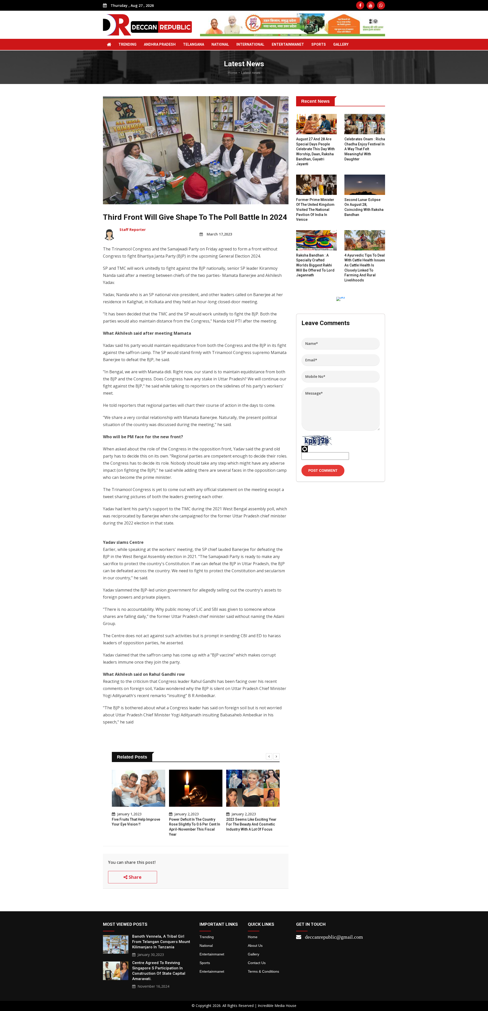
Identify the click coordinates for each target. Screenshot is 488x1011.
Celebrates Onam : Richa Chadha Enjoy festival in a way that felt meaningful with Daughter (364, 149)
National (220, 44)
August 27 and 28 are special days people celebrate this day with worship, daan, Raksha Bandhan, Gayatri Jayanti (315, 151)
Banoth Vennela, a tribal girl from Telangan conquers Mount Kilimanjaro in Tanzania (161, 941)
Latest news (250, 73)
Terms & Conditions (263, 971)
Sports (318, 44)
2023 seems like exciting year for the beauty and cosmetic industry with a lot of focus (251, 824)
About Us (255, 945)
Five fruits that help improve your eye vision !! (136, 822)
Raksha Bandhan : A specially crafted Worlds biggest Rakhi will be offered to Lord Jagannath (315, 265)
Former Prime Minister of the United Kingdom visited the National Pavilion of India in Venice (315, 210)
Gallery (253, 954)
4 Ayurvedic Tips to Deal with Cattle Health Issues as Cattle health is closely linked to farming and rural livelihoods (364, 267)
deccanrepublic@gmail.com (334, 936)
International (250, 44)
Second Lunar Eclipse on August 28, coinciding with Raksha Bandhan (364, 207)
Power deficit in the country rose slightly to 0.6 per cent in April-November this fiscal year (194, 826)
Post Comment (323, 470)
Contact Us (257, 963)
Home (232, 73)
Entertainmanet (288, 44)
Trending (127, 44)
